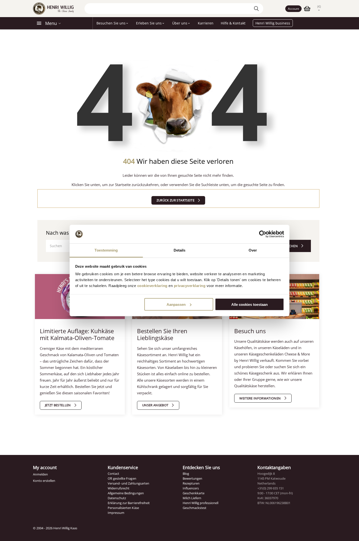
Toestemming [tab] (106, 250)
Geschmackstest (194, 508)
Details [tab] (180, 250)
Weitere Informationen (260, 398)
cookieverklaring (152, 286)
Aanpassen (176, 304)
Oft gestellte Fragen (122, 478)
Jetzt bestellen (58, 405)
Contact (113, 473)
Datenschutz (117, 498)
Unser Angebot (155, 405)
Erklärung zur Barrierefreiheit (128, 503)
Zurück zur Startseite (175, 200)
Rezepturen (191, 483)
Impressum (116, 512)
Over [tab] (253, 250)
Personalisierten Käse (123, 508)
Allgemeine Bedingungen (126, 493)
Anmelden (40, 474)
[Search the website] (257, 8)
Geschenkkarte (193, 493)
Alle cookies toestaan (249, 304)
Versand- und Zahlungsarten (128, 483)
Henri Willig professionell (200, 503)
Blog (186, 473)
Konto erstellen (44, 480)
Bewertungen (192, 478)
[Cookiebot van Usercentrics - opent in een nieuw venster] (262, 234)
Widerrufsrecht (118, 488)
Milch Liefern (192, 498)
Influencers (191, 488)
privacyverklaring (190, 286)
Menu (51, 23)
